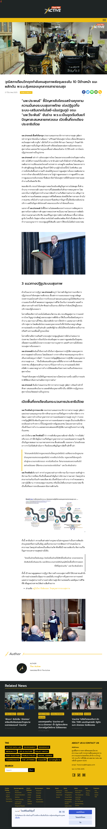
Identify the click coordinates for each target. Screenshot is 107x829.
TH (63, 812)
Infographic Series (68, 802)
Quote (58, 797)
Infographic (68, 795)
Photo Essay (88, 794)
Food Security (19, 799)
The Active (35, 666)
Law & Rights (8, 795)
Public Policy (29, 756)
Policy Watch (41, 751)
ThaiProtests (12, 760)
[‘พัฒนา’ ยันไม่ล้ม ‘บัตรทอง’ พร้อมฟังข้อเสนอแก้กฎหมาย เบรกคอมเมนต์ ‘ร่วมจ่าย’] (20, 702)
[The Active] (52, 10)
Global (29, 792)
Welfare (21, 714)
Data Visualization (69, 791)
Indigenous (44, 747)
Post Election (13, 756)
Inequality (11, 751)
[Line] (92, 93)
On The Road (79, 801)
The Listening (28, 760)
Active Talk (96, 795)
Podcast (96, 788)
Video (76, 788)
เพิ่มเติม (17, 817)
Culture (29, 803)
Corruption (9, 801)
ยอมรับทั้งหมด (80, 812)
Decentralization (20, 795)
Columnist (59, 795)
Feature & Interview (59, 791)
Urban (29, 795)
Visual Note (68, 797)
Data (65, 788)
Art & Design (29, 800)
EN (60, 812)
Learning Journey (77, 798)
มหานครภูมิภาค (54, 760)
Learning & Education (18, 802)
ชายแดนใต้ (42, 760)
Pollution (38, 790)
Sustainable (39, 801)
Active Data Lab (13, 747)
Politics (8, 792)
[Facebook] (74, 775)
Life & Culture (25, 751)
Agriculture (39, 799)
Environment (30, 747)
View (86, 788)
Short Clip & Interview (78, 791)
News (48, 788)
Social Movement (57, 714)
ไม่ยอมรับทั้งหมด (80, 817)
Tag (7, 742)
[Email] (96, 93)
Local (29, 797)
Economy (9, 799)
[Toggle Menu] (104, 20)
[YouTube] (84, 775)
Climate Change (38, 796)
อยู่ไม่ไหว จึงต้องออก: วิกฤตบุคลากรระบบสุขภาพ (51, 588)
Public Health (26, 92)
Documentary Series (79, 804)
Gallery (88, 790)
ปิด (80, 822)
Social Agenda (45, 756)
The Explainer (79, 795)
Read (57, 788)
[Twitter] (88, 93)
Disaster (38, 793)
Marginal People (20, 806)
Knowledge (68, 799)
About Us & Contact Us (85, 743)
